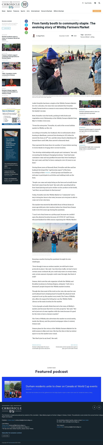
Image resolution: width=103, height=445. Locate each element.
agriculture (88, 34)
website (47, 172)
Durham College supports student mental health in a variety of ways (10, 91)
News (37, 20)
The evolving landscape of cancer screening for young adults (11, 165)
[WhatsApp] (26, 32)
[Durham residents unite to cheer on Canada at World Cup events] (11, 47)
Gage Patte (9, 147)
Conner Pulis (60, 427)
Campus (4, 88)
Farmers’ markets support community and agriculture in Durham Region (10, 56)
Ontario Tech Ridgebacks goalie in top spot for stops (11, 179)
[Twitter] (26, 25)
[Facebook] (26, 21)
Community (4, 34)
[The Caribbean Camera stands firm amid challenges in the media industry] (11, 133)
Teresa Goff (5, 425)
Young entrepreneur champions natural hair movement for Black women (11, 172)
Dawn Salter (85, 420)
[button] (99, 3)
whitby (92, 37)
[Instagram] (99, 407)
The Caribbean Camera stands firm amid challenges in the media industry (11, 142)
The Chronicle (11, 442)
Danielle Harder (6, 427)
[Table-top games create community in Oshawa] (11, 82)
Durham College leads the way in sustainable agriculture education (41, 347)
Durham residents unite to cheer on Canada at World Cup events (11, 38)
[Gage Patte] (34, 35)
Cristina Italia (10, 420)
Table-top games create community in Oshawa (9, 74)
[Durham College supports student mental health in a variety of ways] (11, 101)
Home (33, 20)
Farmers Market (85, 37)
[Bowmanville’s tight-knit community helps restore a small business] (90, 139)
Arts (3, 71)
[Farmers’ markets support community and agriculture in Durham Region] (11, 65)
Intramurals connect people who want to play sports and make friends (67, 347)
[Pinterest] (26, 28)
